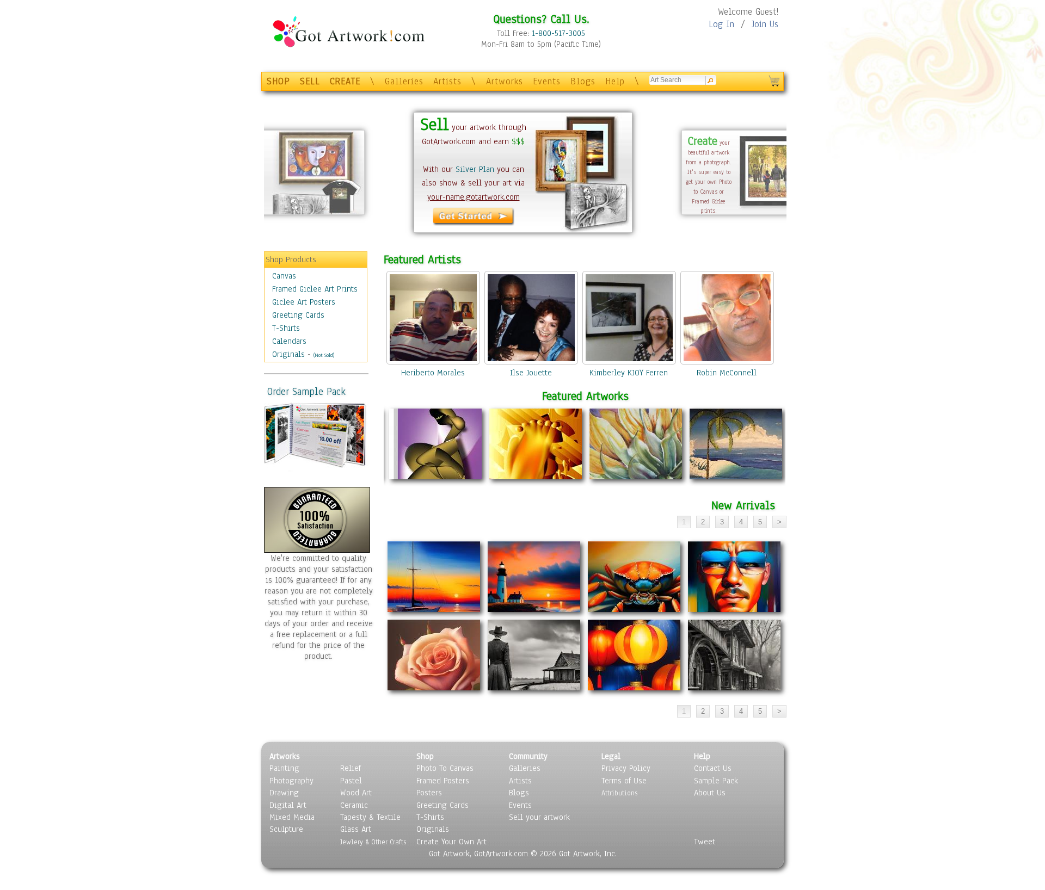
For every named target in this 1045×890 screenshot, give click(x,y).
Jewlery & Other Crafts (373, 841)
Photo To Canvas (445, 768)
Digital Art (287, 805)
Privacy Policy (625, 768)
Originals (288, 354)
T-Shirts (286, 328)
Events (547, 81)
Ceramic (354, 805)
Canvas (284, 275)
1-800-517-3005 (558, 33)
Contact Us (713, 768)
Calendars (289, 341)
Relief (350, 768)
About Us (710, 792)
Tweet (704, 841)
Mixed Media (292, 817)
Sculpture (286, 829)
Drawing (284, 792)
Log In (721, 24)
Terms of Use (624, 780)
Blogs (582, 81)
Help (615, 81)
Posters (429, 792)
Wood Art (356, 792)
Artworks (504, 81)
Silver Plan (475, 169)
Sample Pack (716, 780)
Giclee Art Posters (303, 301)
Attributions (619, 793)
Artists (447, 81)
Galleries (404, 81)
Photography (291, 780)
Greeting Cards (298, 315)
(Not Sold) (324, 355)
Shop (425, 756)
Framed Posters (442, 780)
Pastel (351, 780)
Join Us (765, 24)
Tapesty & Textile (370, 817)
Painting (284, 768)
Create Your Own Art (451, 841)
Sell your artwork (539, 817)
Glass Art (355, 829)
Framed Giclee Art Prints (315, 288)
